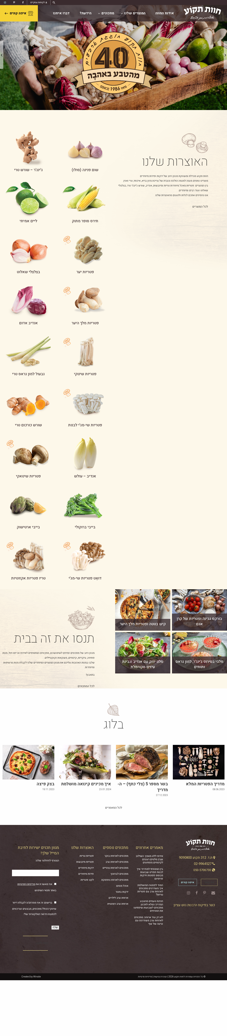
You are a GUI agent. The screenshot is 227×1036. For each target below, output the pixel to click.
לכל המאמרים (113, 807)
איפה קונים (18, 13)
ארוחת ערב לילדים (118, 898)
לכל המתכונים (86, 686)
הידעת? (85, 13)
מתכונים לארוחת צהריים (115, 868)
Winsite (37, 976)
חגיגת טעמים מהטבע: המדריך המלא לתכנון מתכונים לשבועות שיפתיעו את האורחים (148, 906)
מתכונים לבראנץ (119, 874)
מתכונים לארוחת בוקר (116, 856)
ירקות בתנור (122, 892)
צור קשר (209, 882)
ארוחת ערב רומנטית (117, 904)
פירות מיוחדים (86, 874)
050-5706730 (202, 870)
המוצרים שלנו (134, 13)
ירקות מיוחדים (86, 868)
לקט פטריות (87, 880)
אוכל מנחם (122, 886)
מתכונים (107, 13)
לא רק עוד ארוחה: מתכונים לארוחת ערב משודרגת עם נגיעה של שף (148, 920)
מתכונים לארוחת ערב (117, 862)
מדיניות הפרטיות (26, 884)
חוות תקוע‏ (42, 943)
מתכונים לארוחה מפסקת (114, 880)
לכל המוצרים (200, 206)
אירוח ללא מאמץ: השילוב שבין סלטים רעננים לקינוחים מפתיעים (149, 859)
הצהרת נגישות (160, 976)
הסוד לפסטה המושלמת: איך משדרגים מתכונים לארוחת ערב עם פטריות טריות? (150, 890)
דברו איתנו (61, 13)
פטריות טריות (87, 856)
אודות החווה (164, 13)
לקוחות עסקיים (37, 2)
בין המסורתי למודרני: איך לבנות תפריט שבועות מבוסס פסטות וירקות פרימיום (150, 874)
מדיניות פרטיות (145, 976)
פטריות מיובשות (85, 862)
